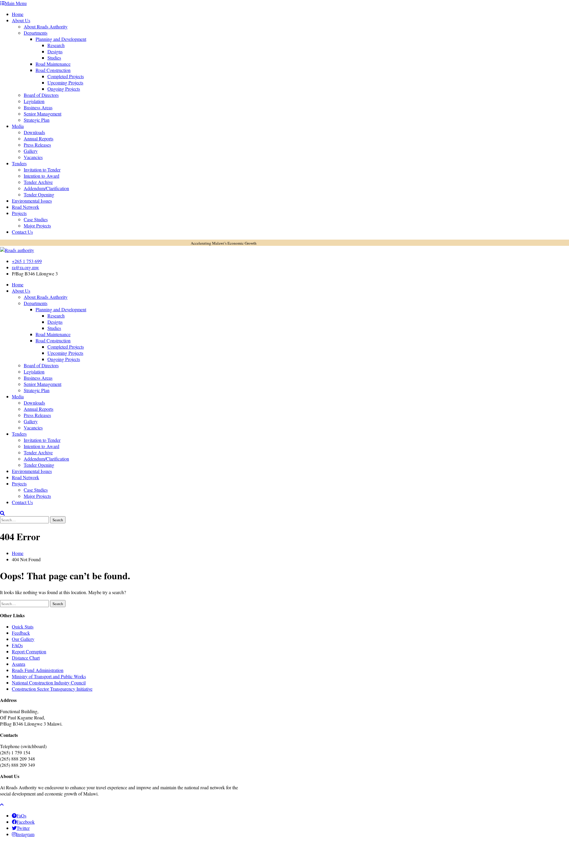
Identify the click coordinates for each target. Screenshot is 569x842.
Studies (54, 57)
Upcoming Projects (65, 82)
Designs (55, 51)
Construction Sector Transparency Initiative (52, 689)
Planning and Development (61, 39)
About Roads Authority (46, 26)
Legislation (34, 101)
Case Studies (36, 219)
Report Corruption (29, 651)
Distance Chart (26, 658)
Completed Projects (65, 76)
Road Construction (53, 70)
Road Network (25, 207)
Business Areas (38, 107)
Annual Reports (38, 138)
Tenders (19, 163)
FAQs (17, 645)
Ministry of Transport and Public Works (49, 676)
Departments (35, 33)
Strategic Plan (36, 120)
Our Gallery (23, 639)
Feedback (21, 633)
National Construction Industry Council (49, 682)
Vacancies (33, 157)
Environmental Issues (32, 201)
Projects (19, 213)
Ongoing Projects (63, 89)
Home (17, 14)
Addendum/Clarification (46, 188)
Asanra (18, 664)
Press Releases (37, 145)
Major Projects (37, 225)
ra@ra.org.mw (25, 267)
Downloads (34, 132)
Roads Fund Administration (37, 670)
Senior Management (42, 113)
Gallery (31, 151)
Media (18, 126)
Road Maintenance (53, 64)
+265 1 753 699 (27, 261)
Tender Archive (38, 182)
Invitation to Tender (42, 169)
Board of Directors (41, 95)
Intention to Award (41, 176)
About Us (21, 20)
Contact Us (22, 232)
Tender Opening (39, 194)
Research (56, 45)
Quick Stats (22, 626)
